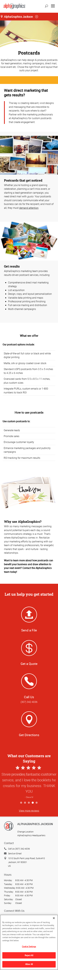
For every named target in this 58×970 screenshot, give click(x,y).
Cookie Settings (29, 946)
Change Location (25, 831)
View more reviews (29, 810)
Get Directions (29, 735)
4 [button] (33, 803)
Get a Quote (29, 663)
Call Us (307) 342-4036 (19, 848)
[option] (29, 782)
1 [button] (21, 803)
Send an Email (14, 853)
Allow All (29, 964)
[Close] (53, 918)
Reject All (29, 955)
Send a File (29, 630)
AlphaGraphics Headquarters (31, 835)
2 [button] (25, 803)
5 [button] (37, 803)
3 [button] (29, 803)
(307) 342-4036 (29, 702)
